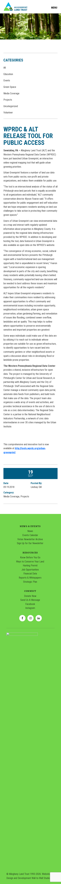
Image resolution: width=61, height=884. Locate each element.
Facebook (30, 604)
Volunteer (8, 112)
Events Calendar (30, 535)
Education (8, 74)
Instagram (30, 607)
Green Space (9, 86)
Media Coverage (11, 93)
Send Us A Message (30, 599)
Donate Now (30, 595)
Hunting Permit (30, 565)
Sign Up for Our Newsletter (30, 543)
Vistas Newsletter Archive (30, 539)
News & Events (30, 526)
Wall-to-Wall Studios (41, 878)
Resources (30, 552)
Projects (7, 99)
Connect (30, 590)
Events (6, 80)
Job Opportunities (30, 569)
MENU (54, 7)
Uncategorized (10, 106)
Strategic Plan (30, 581)
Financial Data (30, 573)
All (4, 67)
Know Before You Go (30, 557)
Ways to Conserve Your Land (30, 561)
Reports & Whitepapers (30, 577)
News (30, 531)
